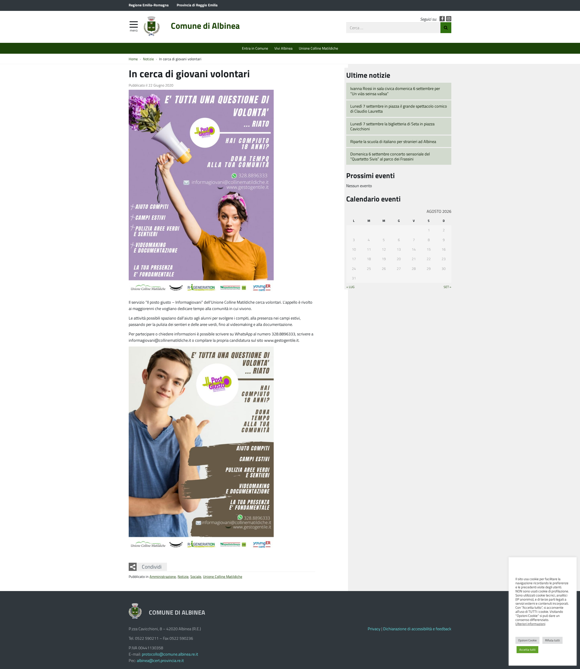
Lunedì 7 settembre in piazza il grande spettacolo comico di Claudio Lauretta (398, 108)
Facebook (442, 18)
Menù (134, 30)
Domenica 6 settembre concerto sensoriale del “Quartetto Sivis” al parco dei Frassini (390, 156)
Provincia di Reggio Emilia (197, 4)
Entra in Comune (255, 48)
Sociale (195, 576)
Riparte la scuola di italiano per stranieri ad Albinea (393, 141)
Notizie (183, 576)
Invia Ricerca (445, 27)
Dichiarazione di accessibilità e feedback (417, 628)
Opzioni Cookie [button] (527, 640)
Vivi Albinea (283, 48)
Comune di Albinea (205, 25)
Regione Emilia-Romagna (149, 4)
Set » (447, 286)
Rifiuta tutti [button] (552, 640)
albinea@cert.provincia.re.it (160, 660)
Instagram (448, 18)
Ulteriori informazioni (530, 624)
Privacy (374, 628)
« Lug (350, 286)
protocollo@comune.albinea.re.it (170, 654)
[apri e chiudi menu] (133, 24)
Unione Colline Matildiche (318, 48)
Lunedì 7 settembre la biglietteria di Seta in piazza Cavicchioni (392, 126)
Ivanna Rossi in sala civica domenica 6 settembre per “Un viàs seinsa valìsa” (395, 91)
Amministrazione (163, 576)
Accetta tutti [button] (527, 649)
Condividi (152, 566)
